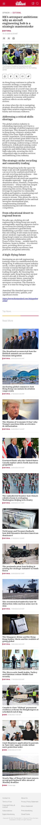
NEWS (5, 715)
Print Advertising (26, 811)
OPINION (6, 13)
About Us (24, 798)
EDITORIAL (17, 13)
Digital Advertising (8, 814)
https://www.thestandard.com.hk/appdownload (20, 300)
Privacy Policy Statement (29, 802)
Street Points (25, 814)
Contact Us (6, 798)
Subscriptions (7, 811)
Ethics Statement (27, 806)
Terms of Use (7, 802)
